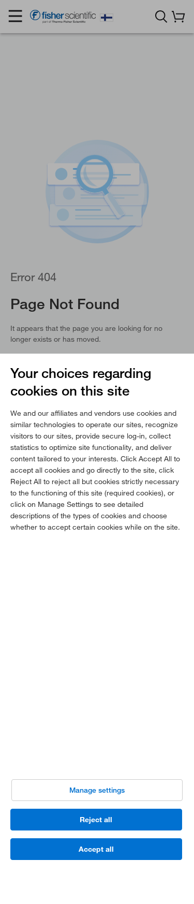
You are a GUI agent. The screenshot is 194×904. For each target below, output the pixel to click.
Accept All (96, 849)
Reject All (96, 819)
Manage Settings (97, 790)
